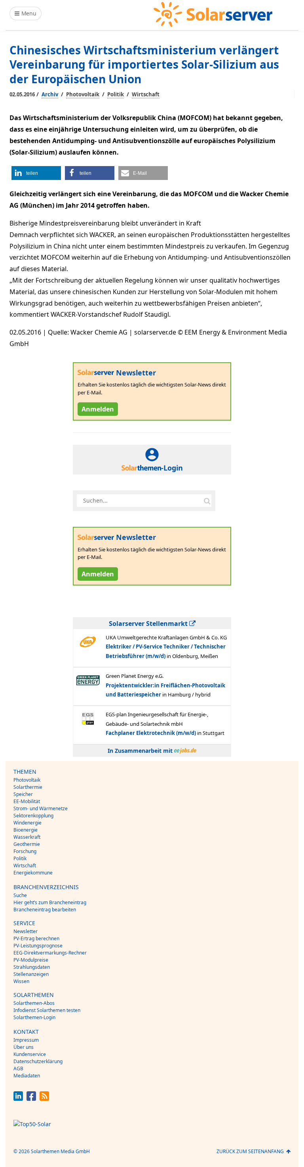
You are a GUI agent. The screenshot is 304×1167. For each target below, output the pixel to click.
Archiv (50, 94)
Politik (115, 94)
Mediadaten (26, 1075)
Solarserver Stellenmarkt (149, 623)
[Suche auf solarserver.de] (207, 501)
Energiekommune (33, 872)
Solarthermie (27, 787)
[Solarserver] (213, 14)
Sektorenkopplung (33, 815)
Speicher (23, 794)
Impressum (26, 1040)
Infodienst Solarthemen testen (46, 1010)
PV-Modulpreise (30, 960)
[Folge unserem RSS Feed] (44, 1098)
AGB (18, 1068)
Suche (20, 895)
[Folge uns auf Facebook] (31, 1098)
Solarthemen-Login (34, 1017)
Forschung (24, 851)
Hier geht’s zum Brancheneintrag (49, 902)
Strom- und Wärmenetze (40, 808)
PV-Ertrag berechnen (36, 938)
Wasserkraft (26, 837)
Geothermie (26, 844)
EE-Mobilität (26, 801)
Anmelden (98, 409)
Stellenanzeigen (31, 974)
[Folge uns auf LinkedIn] (18, 1098)
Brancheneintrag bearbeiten (44, 909)
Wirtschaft (146, 94)
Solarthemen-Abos (34, 1003)
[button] (36, 173)
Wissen (21, 981)
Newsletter (25, 931)
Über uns (23, 1047)
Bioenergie (25, 829)
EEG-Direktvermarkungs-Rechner (50, 952)
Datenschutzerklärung (38, 1061)
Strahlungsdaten (31, 967)
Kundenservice (29, 1054)
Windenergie (27, 822)
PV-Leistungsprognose (38, 945)
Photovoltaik (82, 94)
